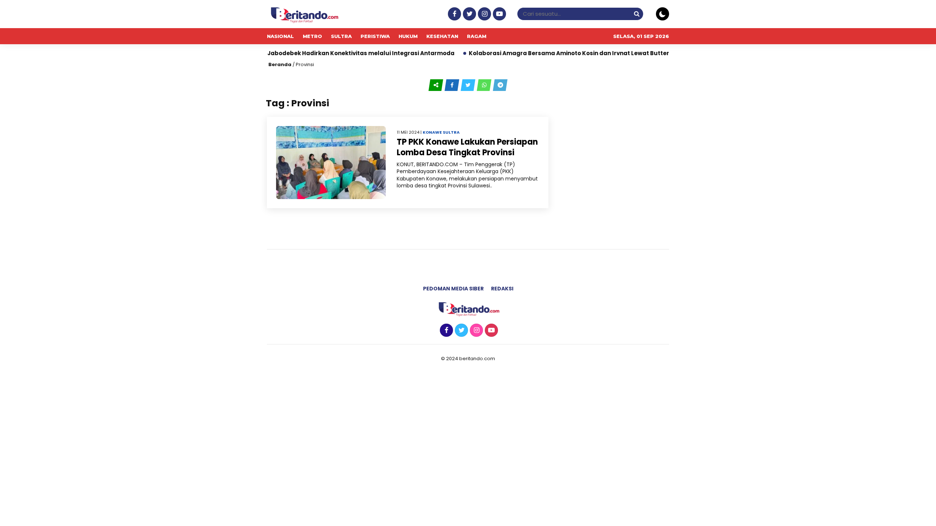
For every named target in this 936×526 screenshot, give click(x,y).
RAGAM (476, 36)
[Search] (637, 13)
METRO (312, 36)
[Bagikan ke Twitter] (469, 85)
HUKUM (408, 36)
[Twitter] (468, 14)
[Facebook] (453, 14)
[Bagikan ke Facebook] (453, 85)
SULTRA (341, 36)
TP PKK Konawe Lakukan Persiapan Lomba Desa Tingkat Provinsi (467, 147)
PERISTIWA (375, 36)
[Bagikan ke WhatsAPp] (485, 85)
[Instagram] (483, 14)
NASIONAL (280, 36)
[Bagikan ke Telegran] (500, 85)
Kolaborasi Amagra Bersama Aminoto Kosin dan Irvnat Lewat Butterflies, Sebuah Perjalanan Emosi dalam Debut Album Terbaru (634, 53)
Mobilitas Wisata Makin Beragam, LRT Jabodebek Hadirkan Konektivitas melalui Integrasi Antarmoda (282, 53)
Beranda (279, 64)
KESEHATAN (442, 36)
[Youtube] (498, 14)
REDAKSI (502, 288)
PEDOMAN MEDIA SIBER (453, 288)
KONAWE (432, 132)
